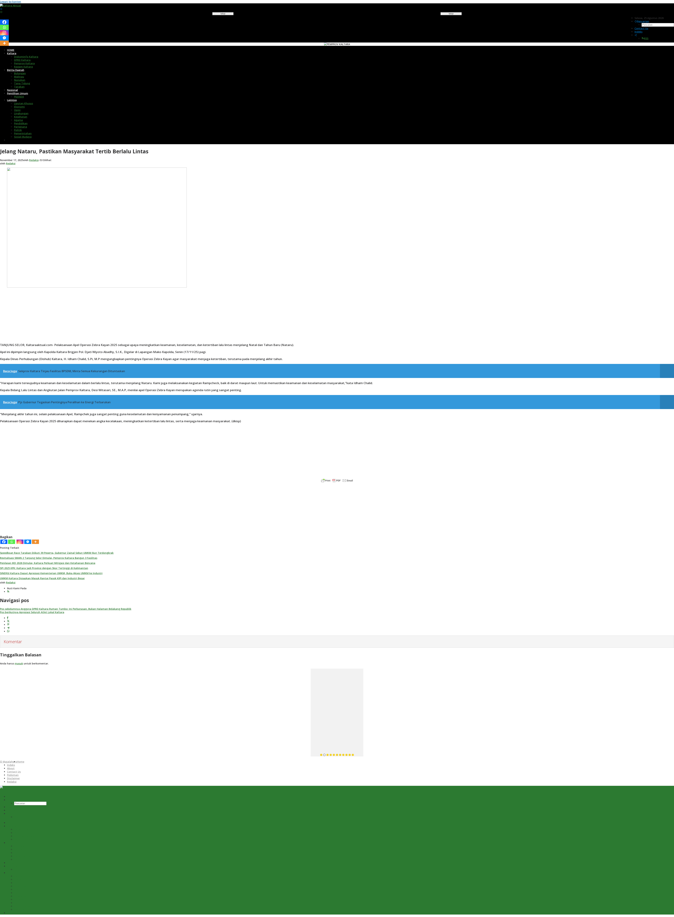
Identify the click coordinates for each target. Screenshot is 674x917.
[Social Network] (636, 35)
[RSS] (8, 591)
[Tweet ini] (8, 621)
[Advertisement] (222, 79)
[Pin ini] (8, 624)
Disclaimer (13, 778)
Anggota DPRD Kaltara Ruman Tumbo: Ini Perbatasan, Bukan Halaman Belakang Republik (65, 609)
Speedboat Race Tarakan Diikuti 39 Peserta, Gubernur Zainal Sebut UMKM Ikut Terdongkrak (57, 552)
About (11, 768)
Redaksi (11, 781)
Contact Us (14, 771)
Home (20, 761)
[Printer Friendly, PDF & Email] (337, 480)
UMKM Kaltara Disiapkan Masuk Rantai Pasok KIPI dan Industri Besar (42, 578)
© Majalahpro (8, 761)
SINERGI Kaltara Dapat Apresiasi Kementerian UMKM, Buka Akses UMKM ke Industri (51, 573)
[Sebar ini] (7, 618)
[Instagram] (20, 542)
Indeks (11, 765)
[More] (35, 542)
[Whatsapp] (11, 542)
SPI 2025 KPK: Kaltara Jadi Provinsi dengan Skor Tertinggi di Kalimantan (44, 568)
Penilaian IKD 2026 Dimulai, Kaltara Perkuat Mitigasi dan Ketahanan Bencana (47, 563)
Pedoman (13, 775)
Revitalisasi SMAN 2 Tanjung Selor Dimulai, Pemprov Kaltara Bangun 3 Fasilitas (48, 558)
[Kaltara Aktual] (10, 5)
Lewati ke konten (10, 1)
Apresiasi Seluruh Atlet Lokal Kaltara (32, 612)
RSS (646, 38)
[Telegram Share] (8, 628)
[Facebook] (3, 542)
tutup (223, 13)
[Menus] (1, 9)
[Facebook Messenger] (27, 542)
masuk (19, 663)
